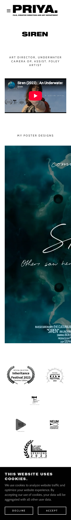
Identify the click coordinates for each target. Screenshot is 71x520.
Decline (19, 510)
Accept (52, 510)
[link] (35, 10)
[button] (6, 11)
